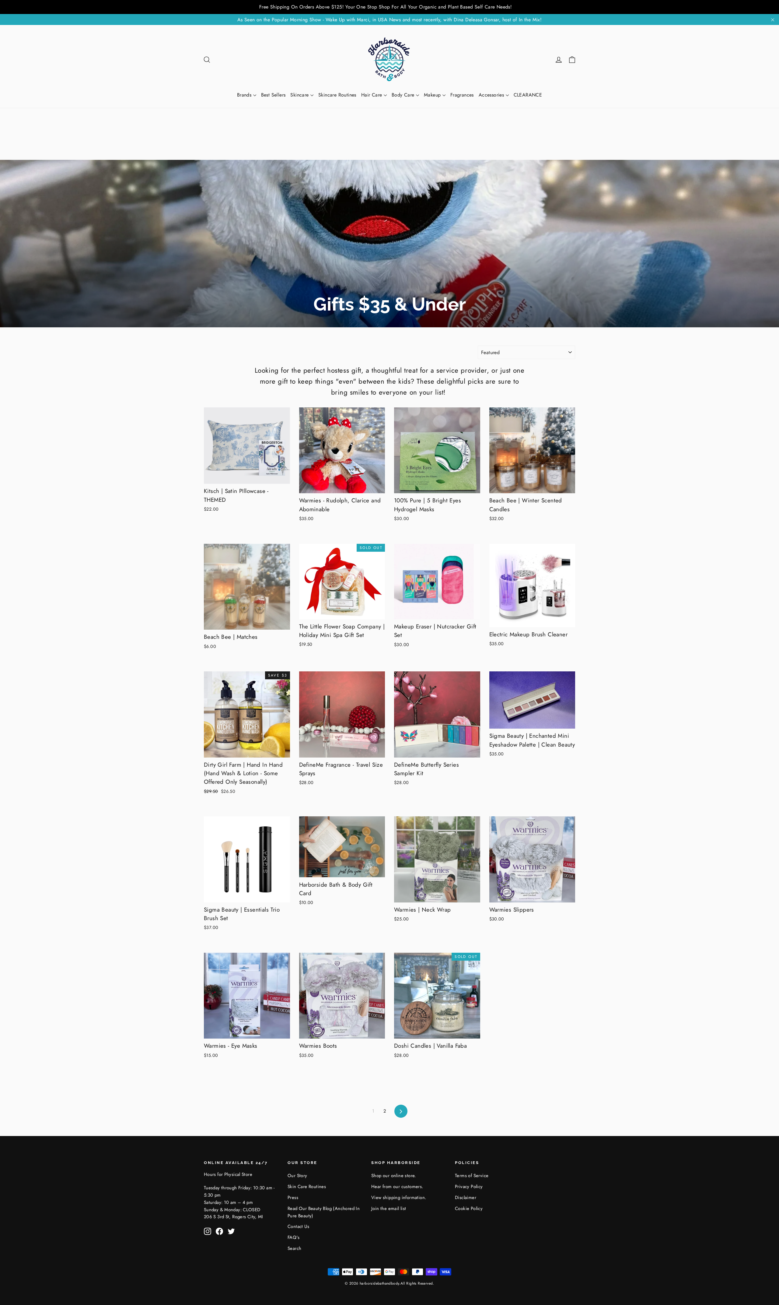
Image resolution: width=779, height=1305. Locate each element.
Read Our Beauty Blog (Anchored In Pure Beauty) (324, 1212)
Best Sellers (273, 94)
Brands (245, 94)
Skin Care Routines (307, 1186)
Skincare (300, 94)
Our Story (297, 1175)
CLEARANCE (528, 94)
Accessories (492, 94)
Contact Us (298, 1226)
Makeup (433, 94)
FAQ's (293, 1237)
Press (293, 1197)
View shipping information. (398, 1197)
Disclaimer (465, 1197)
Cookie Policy (469, 1208)
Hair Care (372, 94)
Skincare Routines (337, 94)
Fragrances (462, 94)
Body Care (404, 94)
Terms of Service (471, 1175)
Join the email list (388, 1208)
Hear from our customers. (397, 1186)
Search (294, 1248)
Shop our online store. (393, 1175)
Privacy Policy (469, 1186)
